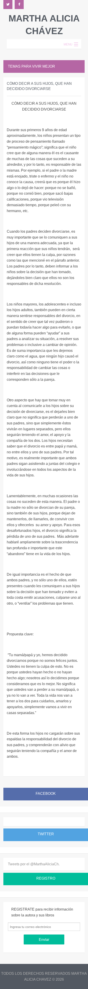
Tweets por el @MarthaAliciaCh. (34, 864)
